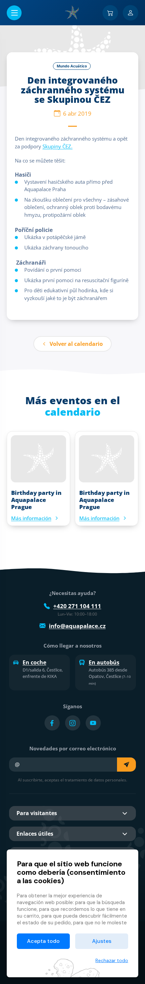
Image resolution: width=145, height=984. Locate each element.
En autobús (104, 662)
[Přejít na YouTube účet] (93, 722)
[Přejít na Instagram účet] (72, 722)
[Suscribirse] (126, 764)
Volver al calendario (76, 344)
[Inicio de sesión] (130, 13)
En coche (34, 662)
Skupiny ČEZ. (57, 146)
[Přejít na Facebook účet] (52, 722)
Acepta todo (43, 941)
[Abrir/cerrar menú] (14, 12)
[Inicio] (72, 12)
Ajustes (101, 941)
